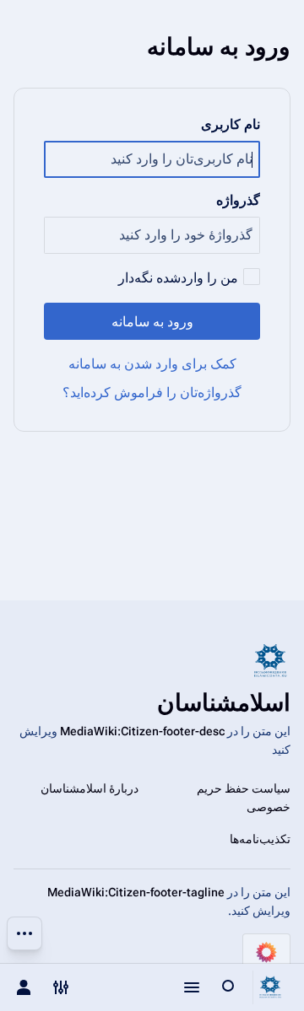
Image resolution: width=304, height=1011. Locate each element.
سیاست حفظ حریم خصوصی (243, 798)
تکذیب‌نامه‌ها (260, 839)
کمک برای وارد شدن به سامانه (152, 364)
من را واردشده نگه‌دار (178, 278)
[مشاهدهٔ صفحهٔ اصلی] (270, 987)
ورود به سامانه (152, 322)
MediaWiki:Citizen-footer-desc (142, 731)
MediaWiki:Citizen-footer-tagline (136, 892)
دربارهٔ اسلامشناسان (89, 788)
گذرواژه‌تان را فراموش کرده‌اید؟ (152, 393)
